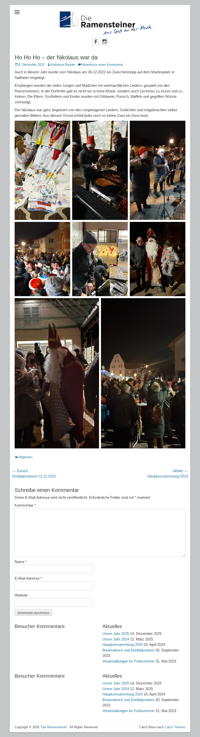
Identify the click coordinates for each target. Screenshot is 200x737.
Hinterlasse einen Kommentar (102, 64)
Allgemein (25, 457)
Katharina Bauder (63, 64)
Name (21, 562)
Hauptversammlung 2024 (122, 644)
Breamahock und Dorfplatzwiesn (128, 650)
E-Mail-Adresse (28, 578)
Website (21, 595)
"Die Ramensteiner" (54, 727)
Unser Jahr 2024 (115, 639)
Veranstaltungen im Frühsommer (128, 661)
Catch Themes (175, 727)
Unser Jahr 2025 (115, 633)
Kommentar (25, 505)
